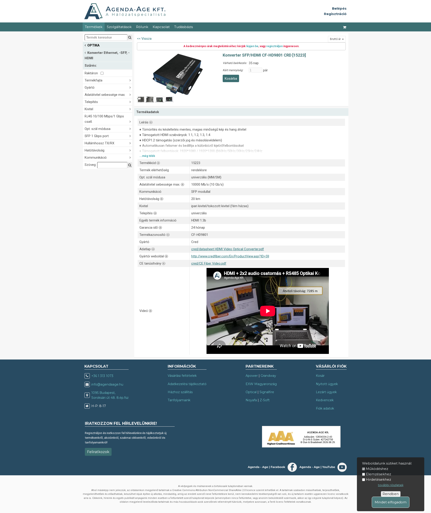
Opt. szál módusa (97, 129)
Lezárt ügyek (326, 392)
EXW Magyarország (261, 384)
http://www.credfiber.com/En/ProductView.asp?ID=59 (230, 256)
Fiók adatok (325, 408)
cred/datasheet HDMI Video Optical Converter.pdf (227, 249)
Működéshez (377, 469)
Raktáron (93, 73)
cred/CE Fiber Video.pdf (208, 263)
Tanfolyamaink (179, 400)
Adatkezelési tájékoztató (187, 384)
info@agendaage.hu (107, 384)
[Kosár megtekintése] (344, 26)
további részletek (390, 485)
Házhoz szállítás (180, 392)
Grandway (268, 376)
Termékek (93, 27)
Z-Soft (265, 400)
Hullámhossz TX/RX (99, 143)
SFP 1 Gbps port (97, 136)
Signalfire (266, 392)
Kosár (320, 376)
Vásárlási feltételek (182, 376)
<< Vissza (144, 39)
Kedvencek (325, 400)
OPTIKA (93, 45)
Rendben (391, 494)
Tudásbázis (183, 27)
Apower (252, 376)
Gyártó (90, 88)
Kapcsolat (161, 27)
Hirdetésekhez (378, 479)
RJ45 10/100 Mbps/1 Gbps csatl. (104, 119)
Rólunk (142, 27)
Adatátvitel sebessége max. (105, 95)
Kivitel (89, 109)
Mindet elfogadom (391, 502)
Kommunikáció (96, 158)
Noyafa (251, 400)
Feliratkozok (98, 452)
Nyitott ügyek (327, 384)
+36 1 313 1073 (102, 376)
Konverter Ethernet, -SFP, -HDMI (107, 55)
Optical (251, 392)
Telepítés (91, 102)
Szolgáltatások (119, 27)
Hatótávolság (94, 150)
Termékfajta (93, 80)
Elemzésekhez (378, 474)
